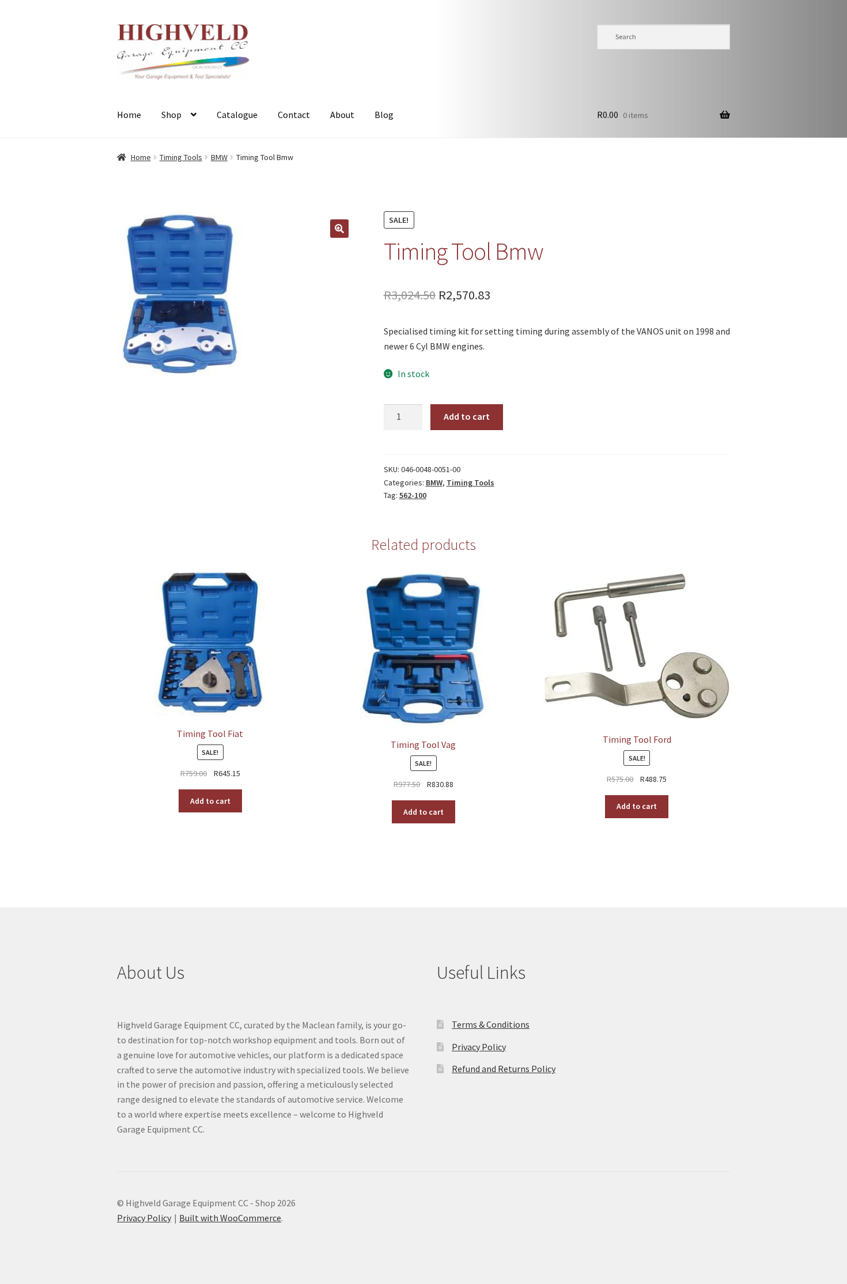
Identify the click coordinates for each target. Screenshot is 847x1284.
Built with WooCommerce (230, 1218)
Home (129, 114)
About (342, 114)
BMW (219, 157)
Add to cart (467, 416)
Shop (171, 114)
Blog (384, 114)
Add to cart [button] (210, 801)
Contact (294, 114)
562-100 (412, 495)
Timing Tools (181, 157)
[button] (339, 228)
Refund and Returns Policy (503, 1068)
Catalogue (237, 114)
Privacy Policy (479, 1047)
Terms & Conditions (491, 1024)
